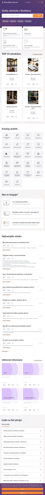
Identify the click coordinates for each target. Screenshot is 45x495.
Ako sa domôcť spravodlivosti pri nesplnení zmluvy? (18, 287)
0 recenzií (13, 75)
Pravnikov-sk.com (11, 2)
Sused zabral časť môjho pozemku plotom (15, 313)
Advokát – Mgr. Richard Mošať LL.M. (33, 107)
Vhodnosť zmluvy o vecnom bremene (14, 255)
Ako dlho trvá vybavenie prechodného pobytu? (17, 326)
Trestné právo (20, 21)
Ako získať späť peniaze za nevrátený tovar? (16, 242)
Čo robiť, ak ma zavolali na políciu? (13, 340)
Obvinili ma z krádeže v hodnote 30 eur (15, 300)
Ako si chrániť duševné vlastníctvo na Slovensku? (17, 274)
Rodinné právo (5, 21)
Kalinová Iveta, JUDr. (12, 106)
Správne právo (13, 21)
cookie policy (15, 485)
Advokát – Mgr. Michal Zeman (33, 74)
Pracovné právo (28, 21)
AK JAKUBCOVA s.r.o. (12, 74)
